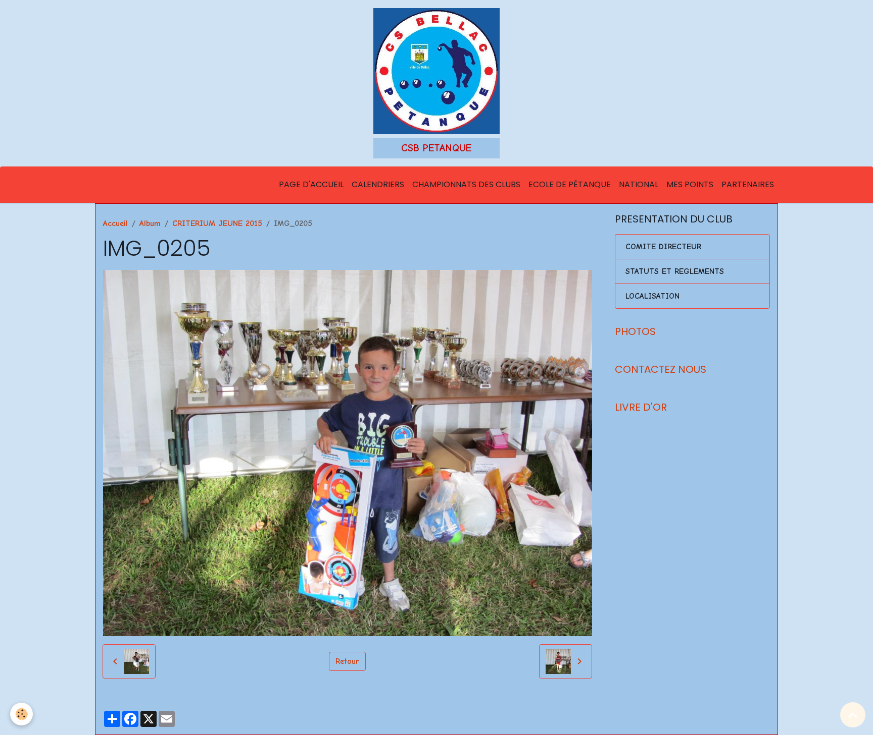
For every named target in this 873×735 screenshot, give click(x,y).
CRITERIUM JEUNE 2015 (217, 223)
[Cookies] (21, 714)
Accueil (115, 223)
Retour (347, 661)
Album (150, 223)
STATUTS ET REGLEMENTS (674, 271)
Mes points (689, 184)
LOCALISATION (652, 296)
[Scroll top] (852, 714)
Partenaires (747, 184)
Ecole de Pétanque (569, 184)
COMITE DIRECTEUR (663, 246)
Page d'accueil (311, 184)
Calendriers (378, 184)
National (638, 184)
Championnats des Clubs (466, 184)
